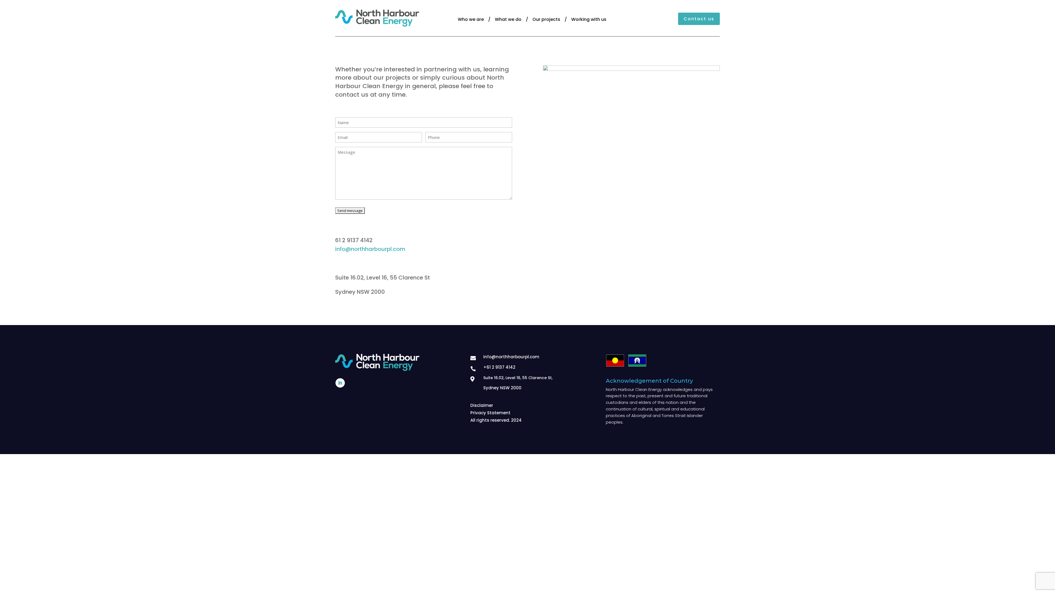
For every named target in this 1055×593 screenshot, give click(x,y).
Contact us (699, 19)
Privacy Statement (490, 413)
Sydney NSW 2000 (502, 388)
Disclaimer (481, 405)
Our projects (546, 19)
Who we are (471, 19)
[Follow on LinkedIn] (340, 383)
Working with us (588, 19)
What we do (508, 19)
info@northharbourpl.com (370, 249)
